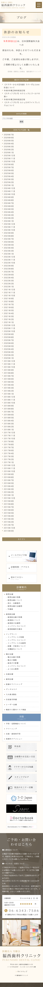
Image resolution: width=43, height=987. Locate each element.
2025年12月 (9, 155)
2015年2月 (9, 522)
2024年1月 (9, 221)
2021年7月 (9, 304)
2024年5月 (9, 209)
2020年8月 (9, 337)
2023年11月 (9, 227)
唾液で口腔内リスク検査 (16, 709)
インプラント (11, 634)
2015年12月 (9, 498)
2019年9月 (9, 370)
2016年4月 (9, 486)
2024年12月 (9, 188)
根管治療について (15, 600)
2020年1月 (9, 358)
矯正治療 (9, 654)
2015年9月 (9, 501)
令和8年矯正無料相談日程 (14, 90)
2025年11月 (9, 158)
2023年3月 (9, 251)
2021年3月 (9, 316)
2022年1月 (9, 286)
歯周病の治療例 (14, 623)
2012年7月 (9, 525)
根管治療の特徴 (14, 597)
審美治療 (9, 679)
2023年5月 (9, 245)
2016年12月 (9, 465)
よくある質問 (13, 669)
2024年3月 (9, 215)
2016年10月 (9, 471)
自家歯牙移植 (11, 699)
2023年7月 (9, 239)
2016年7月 (9, 480)
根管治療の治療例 (15, 606)
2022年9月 (9, 266)
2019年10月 (9, 367)
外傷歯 (10, 609)
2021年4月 (9, 313)
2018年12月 (9, 397)
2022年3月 (9, 280)
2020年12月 (9, 325)
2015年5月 (9, 513)
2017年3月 (9, 456)
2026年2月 (9, 149)
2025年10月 (9, 161)
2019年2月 (9, 391)
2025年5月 (9, 173)
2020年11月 (9, 328)
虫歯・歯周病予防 (13, 734)
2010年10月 (9, 528)
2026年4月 (9, 143)
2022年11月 (9, 260)
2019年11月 (9, 364)
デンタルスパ (11, 689)
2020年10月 (9, 331)
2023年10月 (9, 230)
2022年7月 (9, 272)
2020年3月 (9, 352)
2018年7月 (9, 412)
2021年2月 (9, 319)
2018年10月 (9, 403)
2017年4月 (9, 453)
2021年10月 (9, 295)
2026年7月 (9, 134)
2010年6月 (9, 531)
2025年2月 (9, 182)
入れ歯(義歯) (11, 694)
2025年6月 (9, 170)
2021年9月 (9, 298)
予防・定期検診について (16, 723)
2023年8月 (9, 236)
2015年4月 (9, 516)
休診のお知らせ (17, 32)
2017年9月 (9, 441)
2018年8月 (9, 409)
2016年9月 (9, 474)
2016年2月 (9, 492)
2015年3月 (9, 519)
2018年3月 (9, 423)
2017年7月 (9, 447)
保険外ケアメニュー (14, 739)
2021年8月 (9, 301)
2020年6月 (9, 343)
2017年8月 (9, 444)
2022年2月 (9, 283)
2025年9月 (9, 164)
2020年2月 (9, 355)
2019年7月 (9, 376)
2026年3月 (9, 146)
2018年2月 (9, 426)
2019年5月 (9, 382)
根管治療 (9, 594)
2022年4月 (9, 278)
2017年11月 (9, 435)
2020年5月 (9, 346)
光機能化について (15, 649)
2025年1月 (9, 185)
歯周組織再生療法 (15, 629)
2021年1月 (9, 322)
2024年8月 (9, 200)
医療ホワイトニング (14, 684)
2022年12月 (9, 257)
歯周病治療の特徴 (15, 617)
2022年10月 (9, 263)
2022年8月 (9, 269)
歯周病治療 (10, 614)
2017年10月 (9, 438)
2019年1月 (9, 394)
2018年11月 (9, 400)
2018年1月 (9, 429)
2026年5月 (9, 140)
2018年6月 (9, 415)
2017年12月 (9, 432)
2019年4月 (9, 385)
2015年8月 (9, 504)
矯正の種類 (12, 660)
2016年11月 (9, 468)
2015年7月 (9, 507)
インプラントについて (17, 640)
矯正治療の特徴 (14, 657)
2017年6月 (9, 450)
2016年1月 (9, 495)
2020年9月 (9, 334)
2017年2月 (9, 459)
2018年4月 (9, 421)
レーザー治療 (11, 704)
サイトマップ (22, 971)
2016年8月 (9, 477)
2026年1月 (9, 152)
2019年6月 (9, 379)
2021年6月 (9, 307)
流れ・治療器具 (14, 603)
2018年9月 (9, 406)
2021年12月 (9, 289)
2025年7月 (9, 167)
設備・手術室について (17, 646)
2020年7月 (9, 340)
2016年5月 (9, 483)
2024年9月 (9, 197)
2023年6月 (9, 242)
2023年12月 (9, 224)
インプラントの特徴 (16, 637)
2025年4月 (9, 176)
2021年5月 (9, 310)
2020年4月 (9, 349)
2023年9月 (9, 233)
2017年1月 (9, 462)
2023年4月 (9, 248)
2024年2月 (9, 218)
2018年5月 (9, 418)
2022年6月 (9, 275)
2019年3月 (9, 388)
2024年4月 (9, 212)
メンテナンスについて (17, 626)
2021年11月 (9, 292)
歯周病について (14, 620)
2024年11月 (9, 191)
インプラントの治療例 (17, 643)
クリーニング (11, 729)
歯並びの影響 (13, 663)
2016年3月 (9, 489)
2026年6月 (9, 137)
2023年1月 (9, 254)
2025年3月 (9, 179)
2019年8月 (9, 373)
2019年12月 (9, 361)
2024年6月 (9, 206)
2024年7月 (9, 203)
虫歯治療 (9, 674)
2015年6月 (9, 510)
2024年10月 (9, 194)
